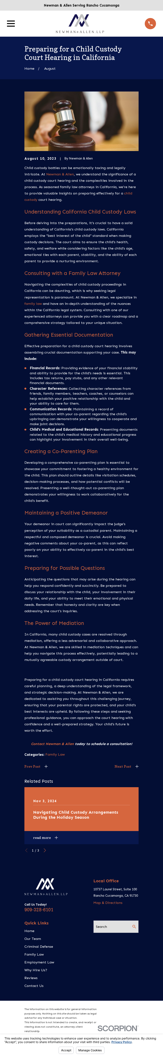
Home (29, 931)
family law (33, 303)
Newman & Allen (60, 174)
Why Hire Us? (35, 970)
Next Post (123, 766)
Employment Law (39, 962)
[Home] (80, 23)
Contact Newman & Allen (52, 744)
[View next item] (45, 850)
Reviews (31, 978)
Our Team (32, 939)
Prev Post (32, 766)
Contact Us (34, 986)
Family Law (55, 754)
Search (101, 926)
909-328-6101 (38, 909)
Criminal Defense (38, 946)
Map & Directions (107, 903)
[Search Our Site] (134, 926)
